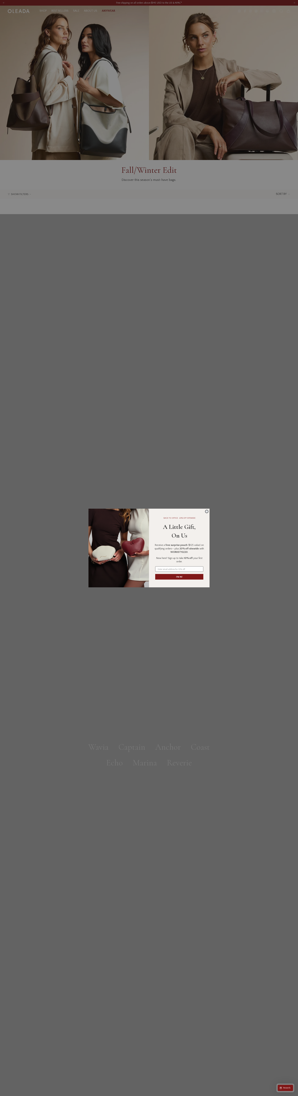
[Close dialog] (206, 511)
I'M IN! (179, 576)
